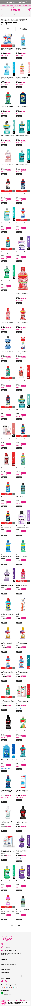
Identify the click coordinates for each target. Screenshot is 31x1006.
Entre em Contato (5, 967)
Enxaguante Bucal (23, 19)
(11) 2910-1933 (7, 947)
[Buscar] (28, 14)
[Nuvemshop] (15, 1000)
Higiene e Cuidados (8, 19)
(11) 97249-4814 (7, 944)
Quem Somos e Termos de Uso (8, 962)
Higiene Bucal (15, 19)
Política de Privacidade (6, 969)
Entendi (18, 1003)
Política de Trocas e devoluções (8, 964)
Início (2, 19)
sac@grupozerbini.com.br (10, 950)
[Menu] (1, 10)
